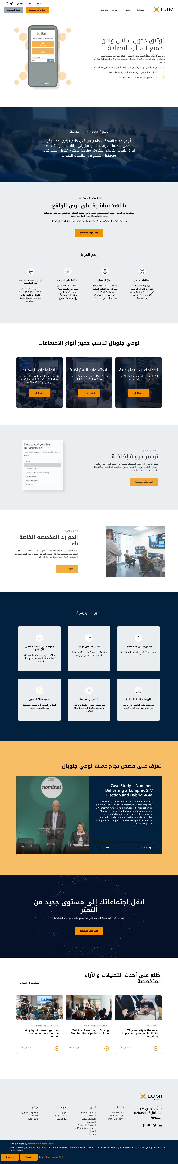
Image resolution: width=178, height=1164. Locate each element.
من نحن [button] (104, 10)
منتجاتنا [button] (140, 10)
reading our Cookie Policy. (31, 1144)
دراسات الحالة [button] (61, 1116)
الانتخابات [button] (92, 1134)
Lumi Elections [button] (117, 1116)
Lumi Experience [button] (116, 1119)
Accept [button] (29, 1157)
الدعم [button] (39, 3)
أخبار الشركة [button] (61, 1119)
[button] (162, 10)
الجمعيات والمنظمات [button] (87, 1125)
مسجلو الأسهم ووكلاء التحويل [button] (85, 1129)
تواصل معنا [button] (33, 1119)
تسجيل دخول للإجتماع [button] (25, 3)
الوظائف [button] (34, 1116)
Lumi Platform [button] (117, 1113)
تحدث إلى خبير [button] (14, 10)
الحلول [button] (128, 10)
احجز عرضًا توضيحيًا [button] (37, 10)
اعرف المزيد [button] (138, 393)
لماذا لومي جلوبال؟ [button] (29, 1113)
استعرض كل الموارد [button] (29, 982)
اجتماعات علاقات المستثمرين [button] (88, 1120)
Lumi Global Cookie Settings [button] (53, 1157)
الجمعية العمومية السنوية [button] (88, 1114)
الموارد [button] (115, 10)
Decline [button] (10, 1157)
